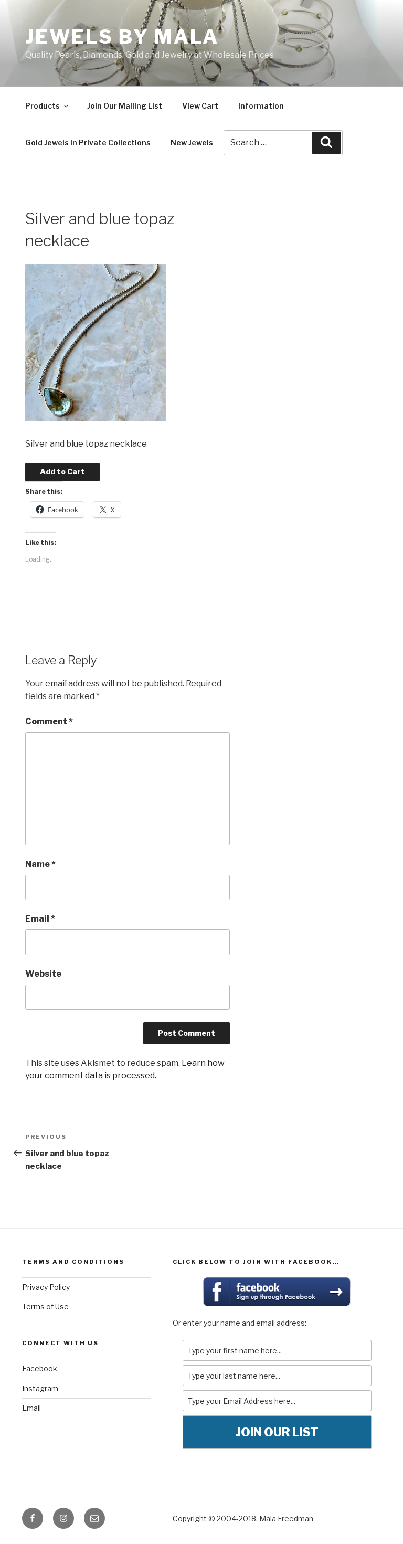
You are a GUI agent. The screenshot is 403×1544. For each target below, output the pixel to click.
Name (40, 864)
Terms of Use (45, 1306)
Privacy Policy (46, 1287)
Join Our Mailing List (124, 105)
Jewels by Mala (122, 36)
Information (261, 105)
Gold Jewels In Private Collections (88, 142)
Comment (49, 721)
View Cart (200, 105)
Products (42, 105)
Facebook (39, 1368)
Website (43, 974)
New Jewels (192, 142)
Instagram (40, 1388)
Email (40, 919)
